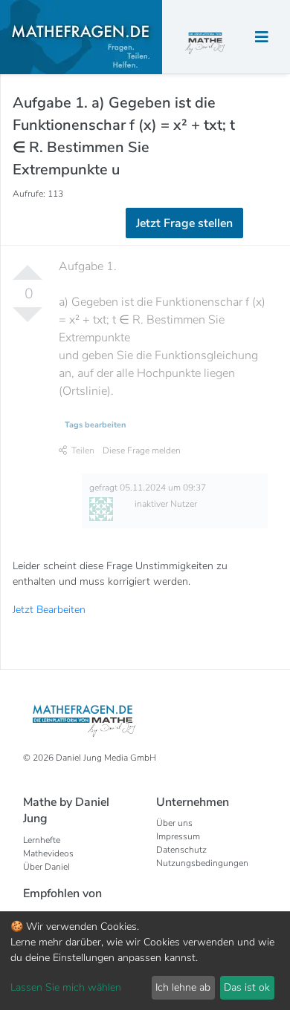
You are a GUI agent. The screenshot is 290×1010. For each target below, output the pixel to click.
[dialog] (145, 960)
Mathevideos (48, 853)
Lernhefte (41, 840)
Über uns (174, 823)
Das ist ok (247, 987)
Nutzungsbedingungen (202, 863)
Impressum (178, 836)
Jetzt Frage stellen (184, 223)
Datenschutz (181, 850)
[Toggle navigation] (261, 37)
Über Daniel (46, 867)
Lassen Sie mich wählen (65, 987)
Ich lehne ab (182, 987)
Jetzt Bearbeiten (49, 610)
